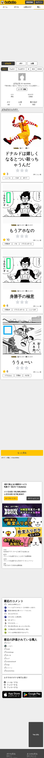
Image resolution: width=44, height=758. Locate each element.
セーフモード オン (10, 498)
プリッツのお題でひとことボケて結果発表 (17, 555)
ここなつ (9, 646)
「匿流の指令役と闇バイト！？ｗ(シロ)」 (19, 610)
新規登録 (29, 2)
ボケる (16, 7)
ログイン (39, 2)
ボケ (21, 63)
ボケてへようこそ (33, 498)
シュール (7, 178)
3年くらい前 (37, 174)
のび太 (27, 375)
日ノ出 (9, 655)
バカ (15, 244)
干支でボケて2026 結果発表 (12, 564)
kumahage (10, 652)
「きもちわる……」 (13, 623)
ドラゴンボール (26, 244)
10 (8, 239)
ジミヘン (9, 668)
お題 (32, 63)
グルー (9, 643)
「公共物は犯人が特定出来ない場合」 (18, 629)
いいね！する (12, 682)
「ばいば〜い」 (11, 620)
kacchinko (15, 457)
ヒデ (8, 658)
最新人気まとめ (31, 756)
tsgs (8, 664)
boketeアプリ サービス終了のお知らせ (16, 550)
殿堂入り (9, 756)
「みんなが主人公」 (13, 613)
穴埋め (18, 375)
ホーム (5, 7)
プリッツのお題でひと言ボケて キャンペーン (18, 560)
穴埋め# (7, 244)
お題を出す (28, 7)
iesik (8, 649)
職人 (9, 457)
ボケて (25, 178)
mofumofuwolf (11, 661)
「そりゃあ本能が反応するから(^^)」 (18, 632)
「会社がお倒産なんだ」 (14, 604)
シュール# (32, 310)
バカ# (17, 178)
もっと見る (22, 453)
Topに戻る (36, 734)
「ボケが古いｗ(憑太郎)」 (15, 617)
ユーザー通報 (22, 89)
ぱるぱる (8, 63)
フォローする (11, 685)
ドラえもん (8, 375)
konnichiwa (10, 671)
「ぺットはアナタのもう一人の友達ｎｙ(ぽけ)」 (21, 607)
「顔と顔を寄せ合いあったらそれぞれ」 (19, 626)
